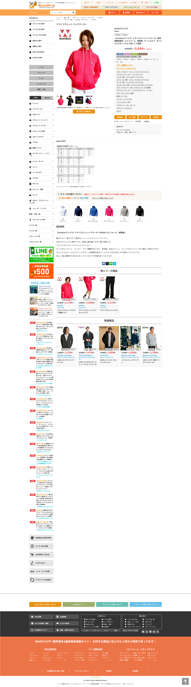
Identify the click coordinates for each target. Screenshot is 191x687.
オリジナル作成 (151, 7)
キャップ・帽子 (37, 189)
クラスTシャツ (151, 657)
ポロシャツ (36, 114)
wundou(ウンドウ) (121, 28)
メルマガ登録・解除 (41, 623)
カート (154, 12)
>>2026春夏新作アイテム (43, 463)
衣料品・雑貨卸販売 (91, 7)
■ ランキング (148, 624)
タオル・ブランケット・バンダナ (39, 201)
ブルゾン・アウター (62, 653)
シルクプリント (121, 57)
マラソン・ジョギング (124, 108)
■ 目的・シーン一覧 (131, 622)
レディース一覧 (122, 79)
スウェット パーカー (124, 74)
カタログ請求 (64, 623)
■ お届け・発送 (106, 624)
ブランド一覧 (68, 20)
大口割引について (40, 630)
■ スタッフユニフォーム (133, 627)
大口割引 (98, 2)
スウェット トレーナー (40, 120)
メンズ (41, 67)
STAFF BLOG (40, 563)
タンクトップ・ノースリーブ (39, 154)
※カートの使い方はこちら (102, 198)
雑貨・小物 (41, 89)
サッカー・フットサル (88, 18)
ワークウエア (37, 172)
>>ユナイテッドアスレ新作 (44, 383)
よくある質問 (133, 2)
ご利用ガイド (86, 2)
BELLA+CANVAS (42, 522)
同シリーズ (144, 117)
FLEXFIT (40, 434)
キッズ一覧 (120, 82)
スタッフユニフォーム (131, 7)
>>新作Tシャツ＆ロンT (43, 491)
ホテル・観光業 (138, 660)
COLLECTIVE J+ (42, 494)
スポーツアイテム (111, 7)
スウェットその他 (38, 131)
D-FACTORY (41, 334)
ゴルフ (119, 111)
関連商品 (156, 117)
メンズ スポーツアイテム (134, 77)
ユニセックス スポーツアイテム (142, 85)
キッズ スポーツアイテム (134, 82)
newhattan (41, 467)
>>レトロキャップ (41, 440)
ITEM (35, 97)
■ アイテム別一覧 (131, 619)
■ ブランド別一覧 (149, 619)
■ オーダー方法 (89, 622)
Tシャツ (35, 103)
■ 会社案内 (105, 627)
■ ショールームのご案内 (91, 627)
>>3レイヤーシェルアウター (44, 354)
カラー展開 (132, 117)
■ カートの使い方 (107, 622)
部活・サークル (122, 96)
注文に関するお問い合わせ (45, 604)
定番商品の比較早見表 (43, 538)
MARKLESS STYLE (43, 358)
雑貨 (116, 630)
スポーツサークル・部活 (125, 93)
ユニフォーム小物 (38, 219)
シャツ (34, 167)
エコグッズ (105, 657)
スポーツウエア (122, 72)
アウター (35, 142)
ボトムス (35, 183)
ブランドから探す (38, 24)
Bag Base (40, 387)
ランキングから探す (39, 35)
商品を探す (142, 616)
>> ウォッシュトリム (42, 475)
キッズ (41, 78)
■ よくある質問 (106, 619)
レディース (41, 73)
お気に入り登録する (85, 111)
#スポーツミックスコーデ (123, 121)
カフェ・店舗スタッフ (126, 657)
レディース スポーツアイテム (139, 79)
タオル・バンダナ (93, 655)
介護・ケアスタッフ (152, 653)
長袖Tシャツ (36, 148)
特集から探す (37, 46)
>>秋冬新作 (39, 418)
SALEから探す (37, 57)
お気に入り (141, 12)
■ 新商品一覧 (129, 624)
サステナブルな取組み (43, 580)
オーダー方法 (110, 2)
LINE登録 (156, 2)
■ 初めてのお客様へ (90, 619)
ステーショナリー (93, 653)
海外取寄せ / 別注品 (42, 554)
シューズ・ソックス (39, 208)
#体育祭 (138, 121)
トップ (58, 18)
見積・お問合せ (145, 2)
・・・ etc (61, 660)
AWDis (39, 510)
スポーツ (75, 18)
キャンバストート (79, 655)
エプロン (35, 178)
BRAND (47, 97)
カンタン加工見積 (121, 2)
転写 (130, 57)
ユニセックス (41, 84)
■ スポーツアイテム (149, 627)
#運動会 (146, 121)
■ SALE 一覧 (147, 622)
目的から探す (37, 41)
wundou (40, 422)
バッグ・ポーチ (37, 161)
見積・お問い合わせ (67, 630)
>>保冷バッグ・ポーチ (43, 451)
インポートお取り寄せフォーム (145, 604)
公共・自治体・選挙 (139, 657)
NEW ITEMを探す (38, 52)
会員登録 (127, 12)
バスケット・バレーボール (126, 105)
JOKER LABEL (41, 410)
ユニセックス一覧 (123, 85)
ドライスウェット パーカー (143, 90)
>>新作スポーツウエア (43, 430)
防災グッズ (105, 655)
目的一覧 (66, 18)
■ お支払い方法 (89, 624)
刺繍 (137, 57)
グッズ (34, 195)
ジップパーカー (138, 74)
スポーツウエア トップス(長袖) (140, 87)
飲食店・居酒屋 (124, 660)
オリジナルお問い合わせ (112, 604)
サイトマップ (95, 677)
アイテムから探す (38, 29)
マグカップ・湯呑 (79, 660)
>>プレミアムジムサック (43, 395)
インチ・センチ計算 (43, 571)
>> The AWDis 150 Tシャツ (44, 518)
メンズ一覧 (120, 77)
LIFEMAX (40, 455)
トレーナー (46, 653)
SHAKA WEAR (41, 481)
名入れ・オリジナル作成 (130, 630)
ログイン (113, 12)
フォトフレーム (92, 660)
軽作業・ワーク (138, 655)
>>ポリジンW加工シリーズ (44, 461)
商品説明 (120, 117)
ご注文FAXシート (79, 604)
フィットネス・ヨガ (123, 102)
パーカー (46, 655)
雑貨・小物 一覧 (34, 214)
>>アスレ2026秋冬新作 (43, 407)
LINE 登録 (37, 617)
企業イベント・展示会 (140, 653)
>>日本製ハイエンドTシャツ (44, 506)
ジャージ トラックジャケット (139, 72)
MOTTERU (40, 444)
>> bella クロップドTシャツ (44, 530)
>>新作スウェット (41, 330)
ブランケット (92, 657)
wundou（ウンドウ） (81, 20)
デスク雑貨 (105, 653)
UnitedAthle (41, 322)
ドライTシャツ (37, 109)
